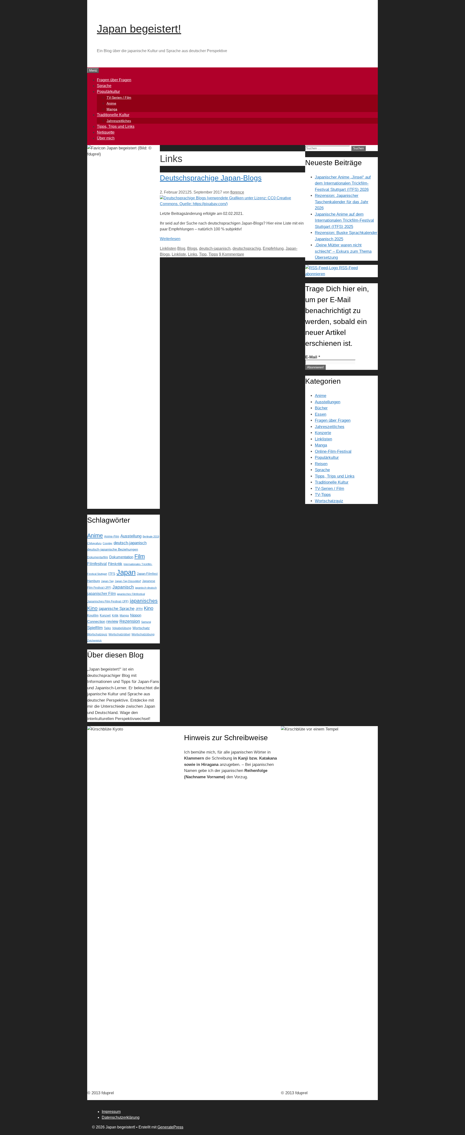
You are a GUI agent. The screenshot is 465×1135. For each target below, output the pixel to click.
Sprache (104, 86)
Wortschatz (141, 628)
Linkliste (179, 254)
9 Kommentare (231, 254)
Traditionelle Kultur (113, 115)
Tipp (203, 254)
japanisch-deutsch (146, 587)
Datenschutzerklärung (121, 1117)
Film (139, 556)
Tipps (213, 254)
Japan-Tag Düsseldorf (128, 581)
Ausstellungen (327, 402)
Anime (111, 103)
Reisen (321, 464)
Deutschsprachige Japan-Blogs (211, 178)
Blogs (192, 248)
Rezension (129, 621)
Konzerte (323, 432)
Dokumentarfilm (97, 557)
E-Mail (312, 357)
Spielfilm (95, 627)
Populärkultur (108, 91)
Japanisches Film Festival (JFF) (108, 601)
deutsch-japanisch (215, 248)
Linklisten (168, 248)
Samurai (146, 621)
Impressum (111, 1112)
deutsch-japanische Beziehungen (112, 549)
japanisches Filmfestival (131, 593)
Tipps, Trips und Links (115, 126)
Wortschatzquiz (97, 634)
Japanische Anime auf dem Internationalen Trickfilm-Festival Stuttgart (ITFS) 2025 (344, 220)
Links (192, 254)
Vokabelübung (121, 628)
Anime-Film (111, 536)
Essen (320, 414)
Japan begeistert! (139, 29)
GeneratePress (170, 1127)
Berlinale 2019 (151, 536)
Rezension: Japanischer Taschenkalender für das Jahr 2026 (341, 201)
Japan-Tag (107, 581)
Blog (181, 248)
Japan (126, 572)
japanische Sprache (116, 608)
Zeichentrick (94, 640)
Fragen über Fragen (114, 80)
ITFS (111, 574)
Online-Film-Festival (333, 451)
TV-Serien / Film (119, 97)
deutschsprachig (246, 248)
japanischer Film (101, 593)
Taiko (107, 628)
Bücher (321, 408)
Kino (148, 608)
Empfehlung (273, 248)
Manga (112, 109)
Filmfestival (97, 564)
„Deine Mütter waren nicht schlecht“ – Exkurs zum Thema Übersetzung (343, 251)
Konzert (105, 615)
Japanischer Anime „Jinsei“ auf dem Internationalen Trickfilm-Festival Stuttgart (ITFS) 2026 (343, 183)
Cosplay (107, 543)
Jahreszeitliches (119, 121)
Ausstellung (130, 536)
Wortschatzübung (143, 634)
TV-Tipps (323, 494)
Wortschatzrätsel (119, 634)
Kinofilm (93, 615)
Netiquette (106, 132)
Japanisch (123, 587)
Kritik (115, 615)
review (112, 621)
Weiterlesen (170, 239)
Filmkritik (115, 564)
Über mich (106, 138)
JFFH (139, 609)
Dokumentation (121, 557)
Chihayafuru (94, 543)
